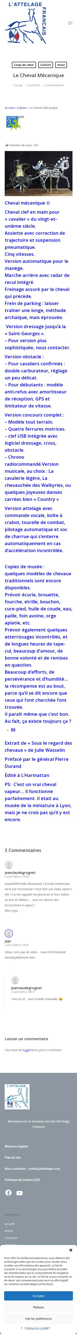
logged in (28, 1050)
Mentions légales (16, 1146)
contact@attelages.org (44, 1168)
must (61, 65)
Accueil (9, 108)
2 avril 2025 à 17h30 (17, 876)
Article (9, 1231)
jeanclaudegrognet (20, 872)
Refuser (38, 1307)
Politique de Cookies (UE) (22, 1180)
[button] (71, 1250)
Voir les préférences (38, 1318)
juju (20, 85)
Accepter (38, 1296)
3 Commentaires (54, 85)
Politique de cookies (36, 1328)
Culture (45, 65)
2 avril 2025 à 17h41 (17, 945)
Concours (11, 1238)
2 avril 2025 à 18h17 (23, 992)
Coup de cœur (24, 65)
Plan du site (13, 1157)
